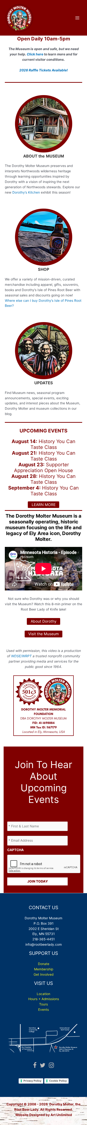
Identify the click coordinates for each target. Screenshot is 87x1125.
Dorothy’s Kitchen (26, 192)
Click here (35, 54)
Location (43, 994)
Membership (43, 969)
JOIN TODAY (37, 881)
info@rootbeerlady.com (43, 944)
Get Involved (43, 974)
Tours (43, 1004)
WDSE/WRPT (21, 656)
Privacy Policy (32, 1080)
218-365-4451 (43, 939)
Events (43, 1010)
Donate (43, 964)
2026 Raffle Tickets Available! (43, 70)
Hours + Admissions (43, 999)
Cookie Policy (58, 1080)
